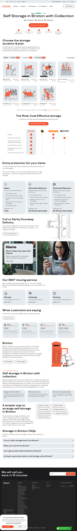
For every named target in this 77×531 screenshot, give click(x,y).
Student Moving (21, 493)
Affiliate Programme (36, 487)
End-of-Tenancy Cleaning (23, 498)
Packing (19, 495)
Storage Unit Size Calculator (53, 110)
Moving (19, 485)
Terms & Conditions (29, 527)
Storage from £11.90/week (37, 123)
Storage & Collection (22, 486)
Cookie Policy (43, 527)
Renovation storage (21, 490)
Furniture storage (43, 409)
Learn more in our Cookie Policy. (13, 523)
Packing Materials (21, 497)
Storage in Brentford (59, 409)
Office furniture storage (22, 506)
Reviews (33, 486)
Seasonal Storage (21, 512)
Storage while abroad (22, 489)
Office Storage (20, 503)
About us (34, 485)
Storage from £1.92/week (38, 25)
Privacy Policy (36, 527)
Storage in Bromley (43, 417)
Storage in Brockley (61, 413)
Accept (7, 526)
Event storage (20, 513)
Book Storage (8, 361)
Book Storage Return (10, 234)
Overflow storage (21, 509)
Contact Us (49, 485)
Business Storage (21, 502)
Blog (33, 489)
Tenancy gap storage (22, 487)
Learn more (9, 261)
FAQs (48, 486)
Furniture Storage (21, 494)
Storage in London (43, 405)
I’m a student (71, 57)
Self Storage (20, 501)
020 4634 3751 (57, 1)
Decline (20, 526)
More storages (21, 361)
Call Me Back (69, 6)
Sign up (72, 485)
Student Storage (21, 491)
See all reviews (8, 318)
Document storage (21, 505)
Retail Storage (20, 510)
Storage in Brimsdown (44, 413)
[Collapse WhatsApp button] (71, 527)
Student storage (58, 405)
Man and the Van (21, 499)
